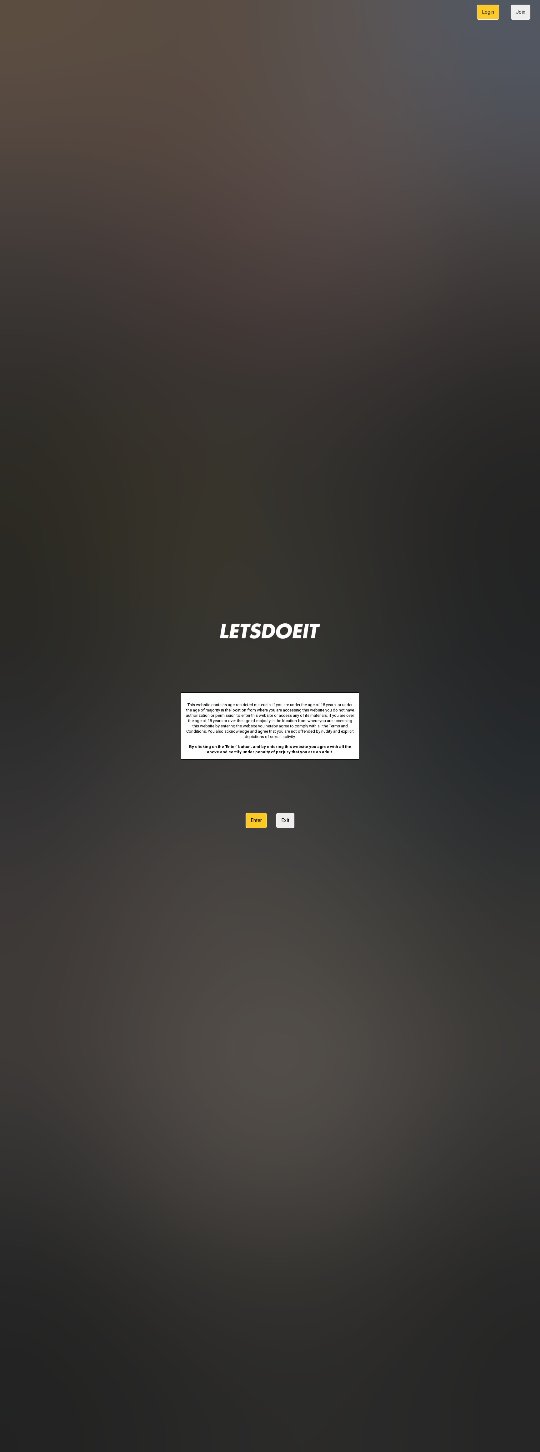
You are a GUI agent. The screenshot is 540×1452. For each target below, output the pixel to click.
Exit (285, 820)
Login (488, 12)
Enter (256, 820)
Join (520, 12)
